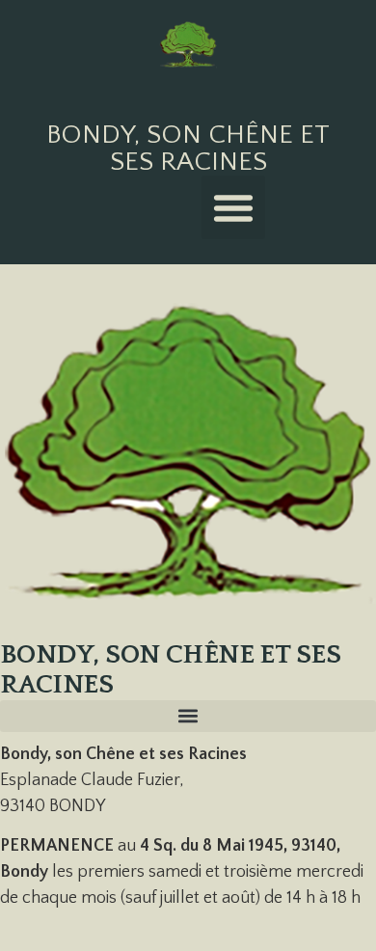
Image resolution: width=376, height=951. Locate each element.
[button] (233, 207)
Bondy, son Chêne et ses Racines (188, 148)
